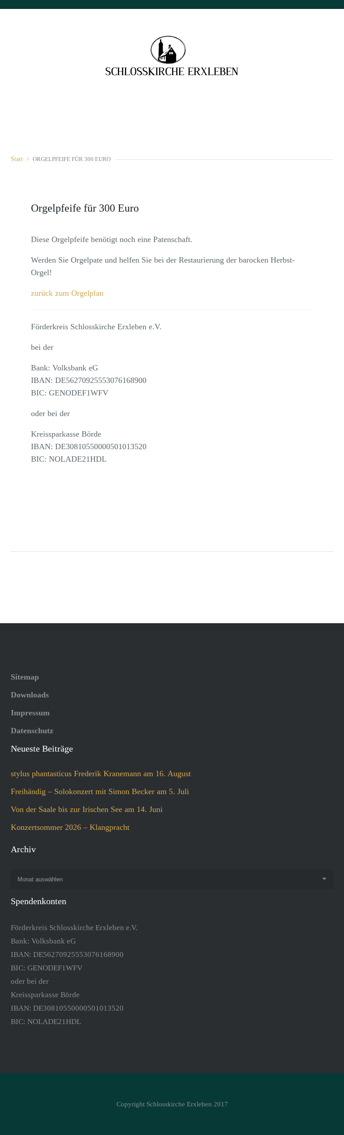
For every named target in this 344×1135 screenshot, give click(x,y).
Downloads (30, 694)
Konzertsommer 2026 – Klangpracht (70, 827)
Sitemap (25, 676)
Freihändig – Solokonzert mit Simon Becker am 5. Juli (100, 791)
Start (17, 158)
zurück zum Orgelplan (67, 293)
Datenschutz (32, 730)
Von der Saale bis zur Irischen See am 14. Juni (87, 809)
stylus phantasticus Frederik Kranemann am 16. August (101, 773)
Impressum (30, 712)
